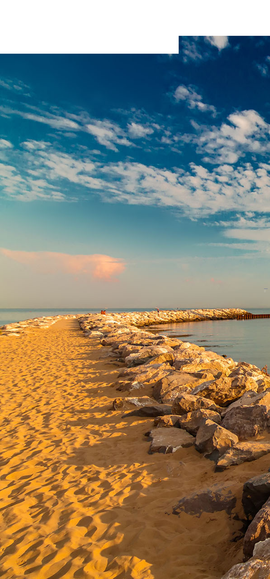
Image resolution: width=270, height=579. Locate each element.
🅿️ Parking (242, 558)
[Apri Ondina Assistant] (261, 575)
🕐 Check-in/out (257, 558)
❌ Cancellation (249, 560)
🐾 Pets (241, 560)
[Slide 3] (265, 290)
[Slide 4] (265, 291)
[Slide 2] (265, 289)
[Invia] (261, 567)
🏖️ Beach (249, 558)
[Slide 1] (265, 287)
